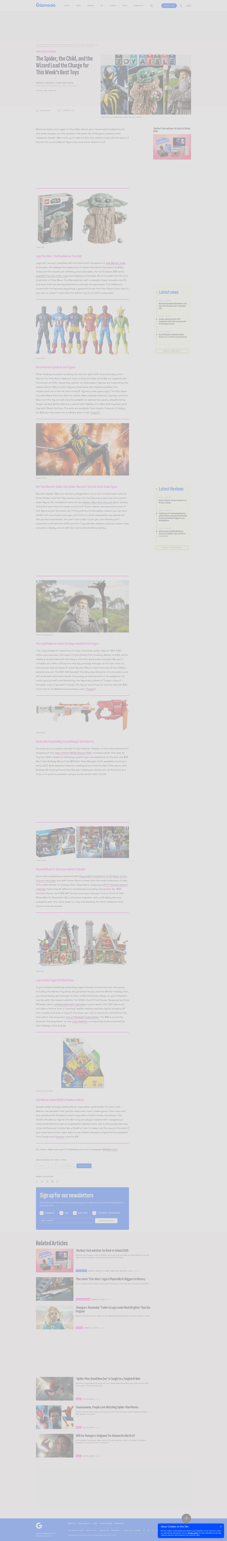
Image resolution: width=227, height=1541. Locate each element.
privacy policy (193, 1533)
